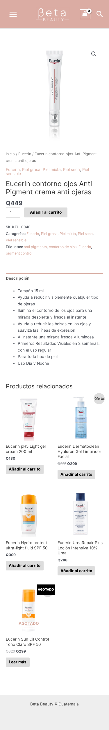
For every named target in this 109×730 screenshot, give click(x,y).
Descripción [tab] (18, 278)
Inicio (10, 154)
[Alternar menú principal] (13, 14)
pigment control (19, 253)
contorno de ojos (62, 247)
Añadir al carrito (46, 212)
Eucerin (24, 154)
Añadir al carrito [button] (24, 469)
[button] (99, 14)
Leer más (17, 662)
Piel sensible (16, 240)
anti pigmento (35, 247)
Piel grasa (31, 169)
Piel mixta (52, 169)
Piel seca (71, 169)
